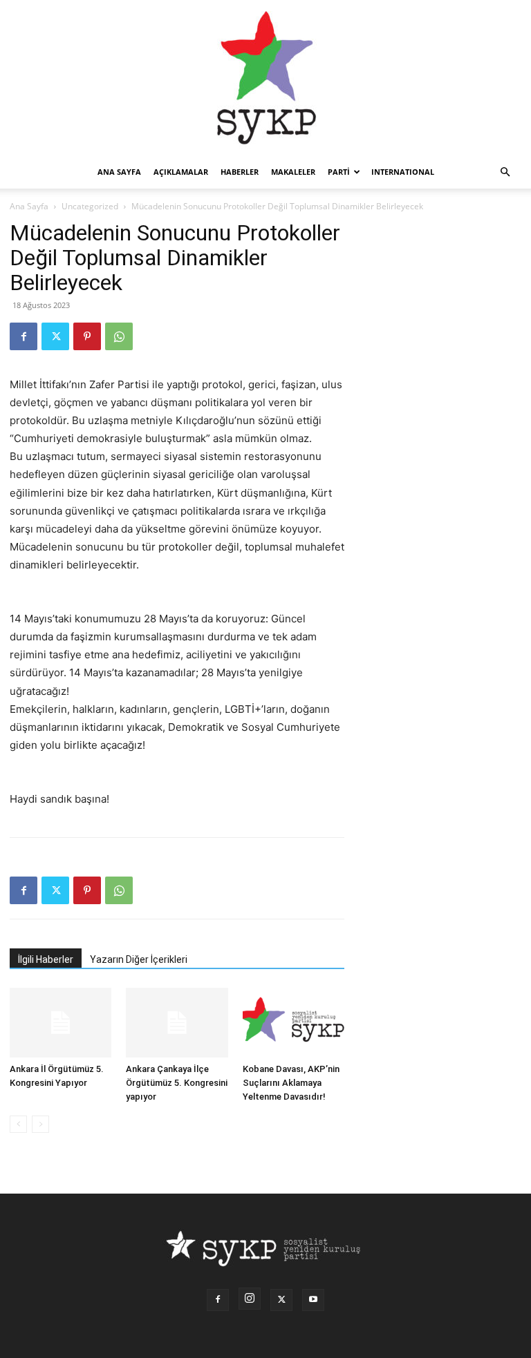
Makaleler (293, 171)
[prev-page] (18, 1124)
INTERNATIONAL (402, 171)
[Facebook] (23, 336)
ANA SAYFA (119, 171)
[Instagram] (250, 1299)
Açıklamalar (180, 171)
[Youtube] (313, 1300)
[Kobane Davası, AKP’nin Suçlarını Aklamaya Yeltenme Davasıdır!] (293, 1023)
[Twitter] (55, 336)
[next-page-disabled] (40, 1124)
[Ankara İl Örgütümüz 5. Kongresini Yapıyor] (60, 1023)
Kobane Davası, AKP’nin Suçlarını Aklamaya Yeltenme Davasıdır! (291, 1083)
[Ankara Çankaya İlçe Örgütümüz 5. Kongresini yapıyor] (176, 1023)
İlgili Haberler (45, 959)
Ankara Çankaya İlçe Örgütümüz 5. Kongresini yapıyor (176, 1083)
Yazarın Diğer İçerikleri (138, 959)
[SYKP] (265, 77)
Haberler (240, 171)
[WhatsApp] (119, 336)
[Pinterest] (87, 336)
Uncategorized (90, 206)
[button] (504, 172)
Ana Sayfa (29, 206)
